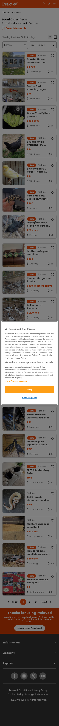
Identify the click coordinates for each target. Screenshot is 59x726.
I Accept (29, 389)
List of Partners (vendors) (16, 381)
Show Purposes (29, 397)
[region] (29, 363)
